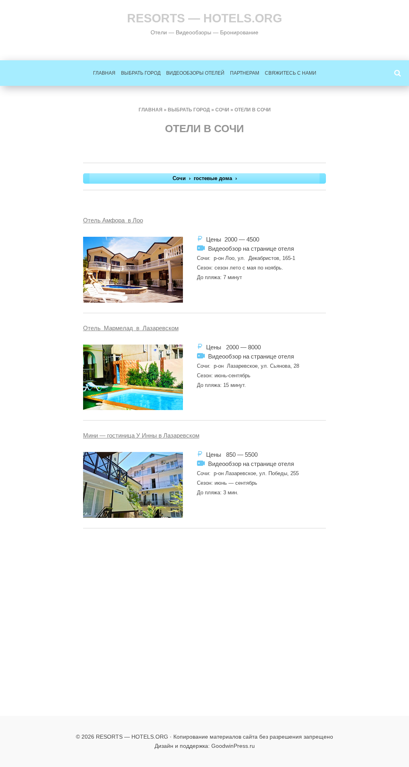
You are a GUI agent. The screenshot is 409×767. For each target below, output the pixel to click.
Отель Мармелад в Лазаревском (131, 328)
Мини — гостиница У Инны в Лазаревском (141, 435)
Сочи (222, 110)
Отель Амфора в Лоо (113, 220)
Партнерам (244, 73)
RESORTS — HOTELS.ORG (204, 18)
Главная (104, 73)
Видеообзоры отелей (195, 73)
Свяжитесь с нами (290, 73)
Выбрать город (141, 73)
